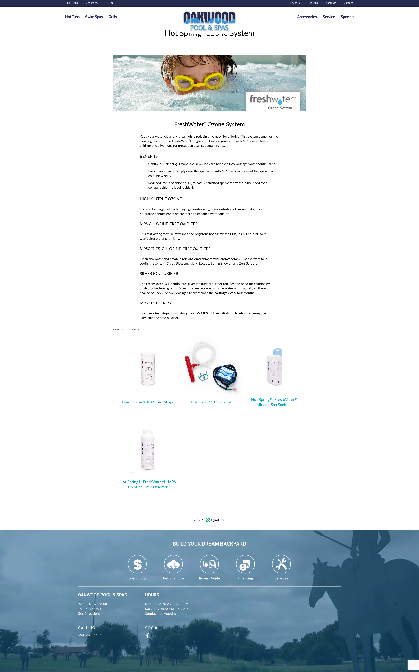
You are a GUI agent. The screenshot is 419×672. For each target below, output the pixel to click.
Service (329, 16)
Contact (348, 3)
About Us (331, 3)
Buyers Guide (209, 578)
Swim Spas (94, 16)
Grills (113, 16)
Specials (347, 16)
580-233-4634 (90, 635)
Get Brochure (93, 3)
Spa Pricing (72, 3)
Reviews (295, 3)
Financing (313, 3)
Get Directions (89, 614)
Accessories (307, 16)
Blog (111, 3)
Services (281, 578)
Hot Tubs (72, 16)
